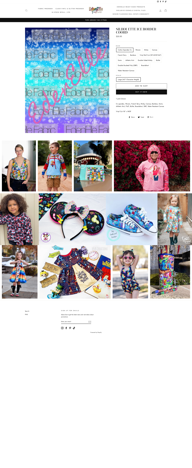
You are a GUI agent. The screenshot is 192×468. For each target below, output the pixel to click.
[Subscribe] (89, 321)
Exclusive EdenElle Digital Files (131, 10)
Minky (146, 50)
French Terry (122, 55)
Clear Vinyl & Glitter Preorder (70, 9)
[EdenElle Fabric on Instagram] (62, 328)
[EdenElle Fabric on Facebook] (66, 328)
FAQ (26, 314)
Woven (138, 50)
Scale (118, 75)
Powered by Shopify (96, 332)
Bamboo (133, 55)
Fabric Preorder (45, 9)
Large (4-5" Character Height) (128, 79)
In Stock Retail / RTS (61, 12)
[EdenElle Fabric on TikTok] (74, 328)
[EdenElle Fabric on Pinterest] (70, 328)
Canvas (154, 50)
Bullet (158, 60)
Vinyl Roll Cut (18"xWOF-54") (150, 55)
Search (27, 311)
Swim (120, 60)
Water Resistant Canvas (126, 70)
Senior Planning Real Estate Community (131, 14)
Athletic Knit (130, 60)
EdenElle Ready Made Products (131, 7)
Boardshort (145, 65)
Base (118, 46)
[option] (96, 20)
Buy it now (141, 92)
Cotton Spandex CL (125, 50)
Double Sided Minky (145, 60)
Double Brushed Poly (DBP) (127, 65)
